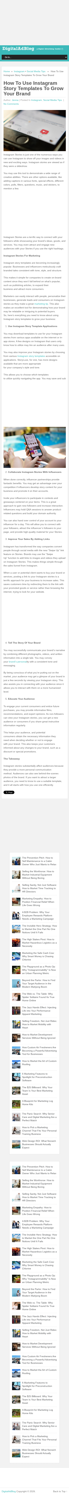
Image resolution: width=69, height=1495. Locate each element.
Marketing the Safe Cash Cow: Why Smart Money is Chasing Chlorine (38, 956)
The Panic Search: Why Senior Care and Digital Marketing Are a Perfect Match (39, 1117)
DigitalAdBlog (9, 1491)
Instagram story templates (31, 356)
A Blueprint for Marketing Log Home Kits (37, 1103)
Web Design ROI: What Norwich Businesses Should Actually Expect (39, 1144)
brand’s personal (18, 661)
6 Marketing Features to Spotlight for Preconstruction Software (37, 1077)
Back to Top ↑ (60, 1491)
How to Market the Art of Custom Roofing (39, 1063)
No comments (11, 104)
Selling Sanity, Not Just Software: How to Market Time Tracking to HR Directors (39, 888)
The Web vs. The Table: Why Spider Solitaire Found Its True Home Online (38, 997)
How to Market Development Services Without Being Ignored (38, 1036)
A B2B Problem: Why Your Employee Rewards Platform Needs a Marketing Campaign (38, 915)
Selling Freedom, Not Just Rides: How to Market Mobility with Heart (39, 1024)
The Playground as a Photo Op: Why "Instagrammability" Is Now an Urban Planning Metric (39, 970)
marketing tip (41, 303)
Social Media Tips (36, 71)
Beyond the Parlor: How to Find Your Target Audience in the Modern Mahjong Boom (38, 983)
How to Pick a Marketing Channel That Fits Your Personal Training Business (39, 1130)
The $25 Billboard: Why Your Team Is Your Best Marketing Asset (37, 1090)
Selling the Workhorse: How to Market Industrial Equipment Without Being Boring (38, 874)
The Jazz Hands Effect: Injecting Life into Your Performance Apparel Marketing (39, 1010)
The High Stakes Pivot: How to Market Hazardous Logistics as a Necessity (39, 942)
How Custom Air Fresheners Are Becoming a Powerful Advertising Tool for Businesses (39, 1050)
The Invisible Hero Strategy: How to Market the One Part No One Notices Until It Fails (39, 929)
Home (7, 71)
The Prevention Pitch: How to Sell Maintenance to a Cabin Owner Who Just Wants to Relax (39, 861)
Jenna (15, 100)
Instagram (19, 71)
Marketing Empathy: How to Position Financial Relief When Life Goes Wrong (38, 902)
